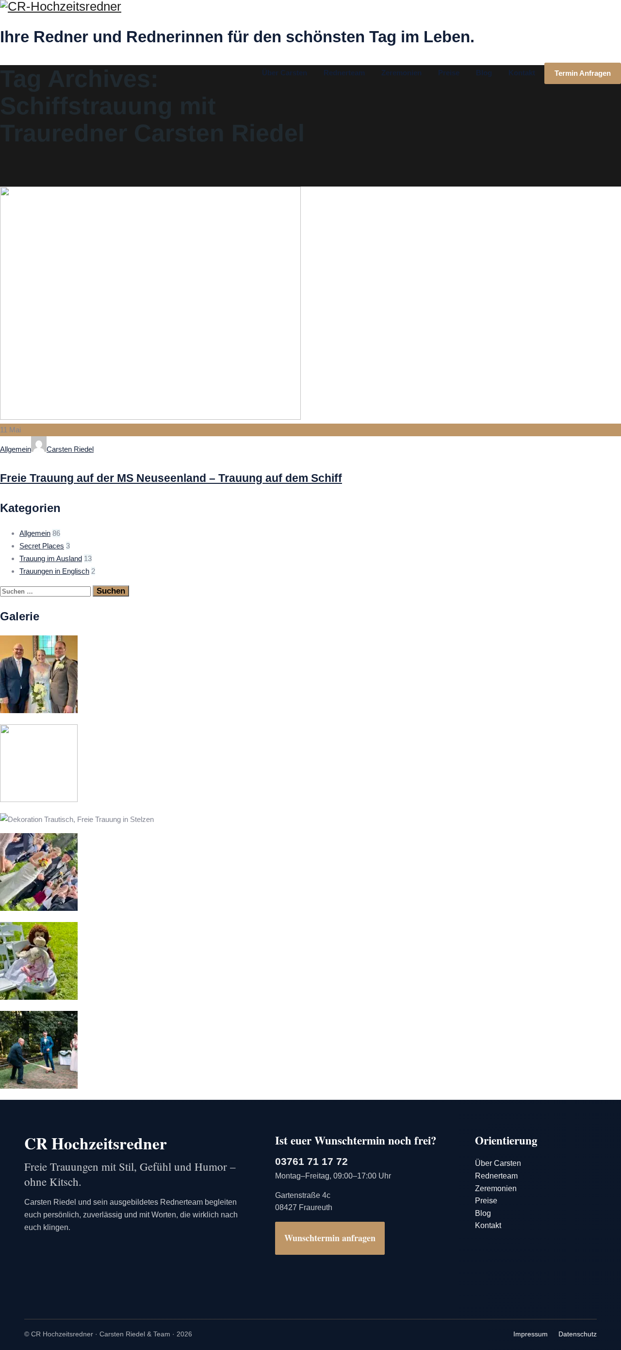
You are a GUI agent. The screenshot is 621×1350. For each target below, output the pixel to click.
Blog (484, 72)
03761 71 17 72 (311, 1161)
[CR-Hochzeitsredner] (310, 6)
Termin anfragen (583, 73)
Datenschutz (577, 1334)
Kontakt (521, 72)
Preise (448, 72)
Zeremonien (401, 72)
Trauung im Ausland (50, 558)
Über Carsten (284, 72)
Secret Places (41, 546)
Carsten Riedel (70, 449)
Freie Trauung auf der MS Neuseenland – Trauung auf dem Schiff (171, 478)
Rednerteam (344, 72)
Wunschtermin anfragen (330, 1237)
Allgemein (15, 449)
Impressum (530, 1334)
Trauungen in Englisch (54, 571)
